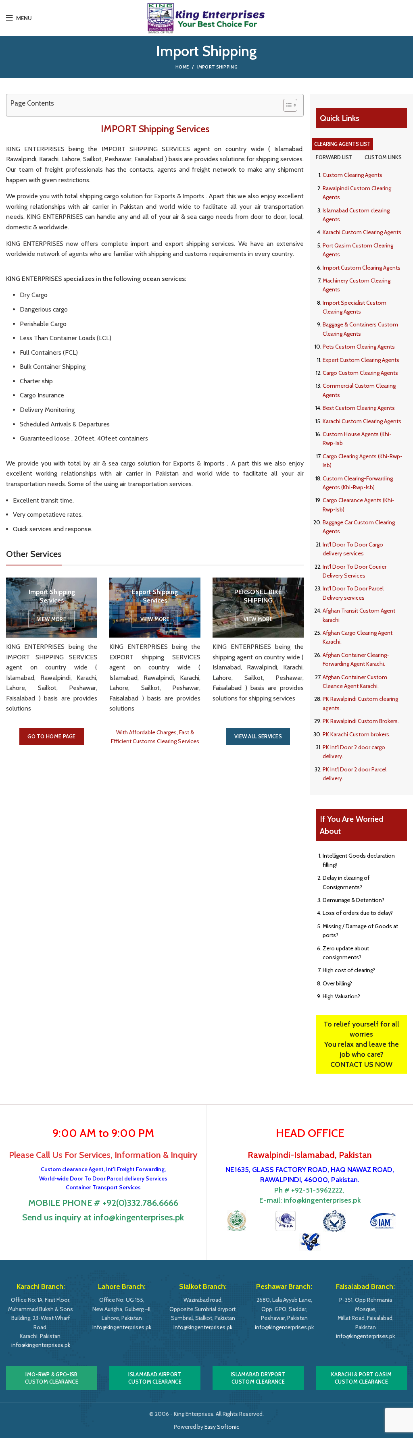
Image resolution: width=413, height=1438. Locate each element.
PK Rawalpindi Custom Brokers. (361, 721)
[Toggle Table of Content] (286, 105)
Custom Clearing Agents (352, 175)
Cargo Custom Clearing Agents (360, 372)
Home (182, 67)
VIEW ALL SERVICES (258, 736)
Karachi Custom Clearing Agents (362, 232)
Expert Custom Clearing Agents (361, 360)
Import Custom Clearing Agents (361, 267)
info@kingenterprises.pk (322, 1200)
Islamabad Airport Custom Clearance (154, 1378)
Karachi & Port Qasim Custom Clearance (361, 1378)
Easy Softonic (221, 1426)
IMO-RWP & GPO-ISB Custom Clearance (51, 1378)
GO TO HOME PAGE (51, 736)
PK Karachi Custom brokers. (356, 734)
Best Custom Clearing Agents (359, 407)
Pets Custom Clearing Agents (359, 346)
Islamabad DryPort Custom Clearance (258, 1378)
